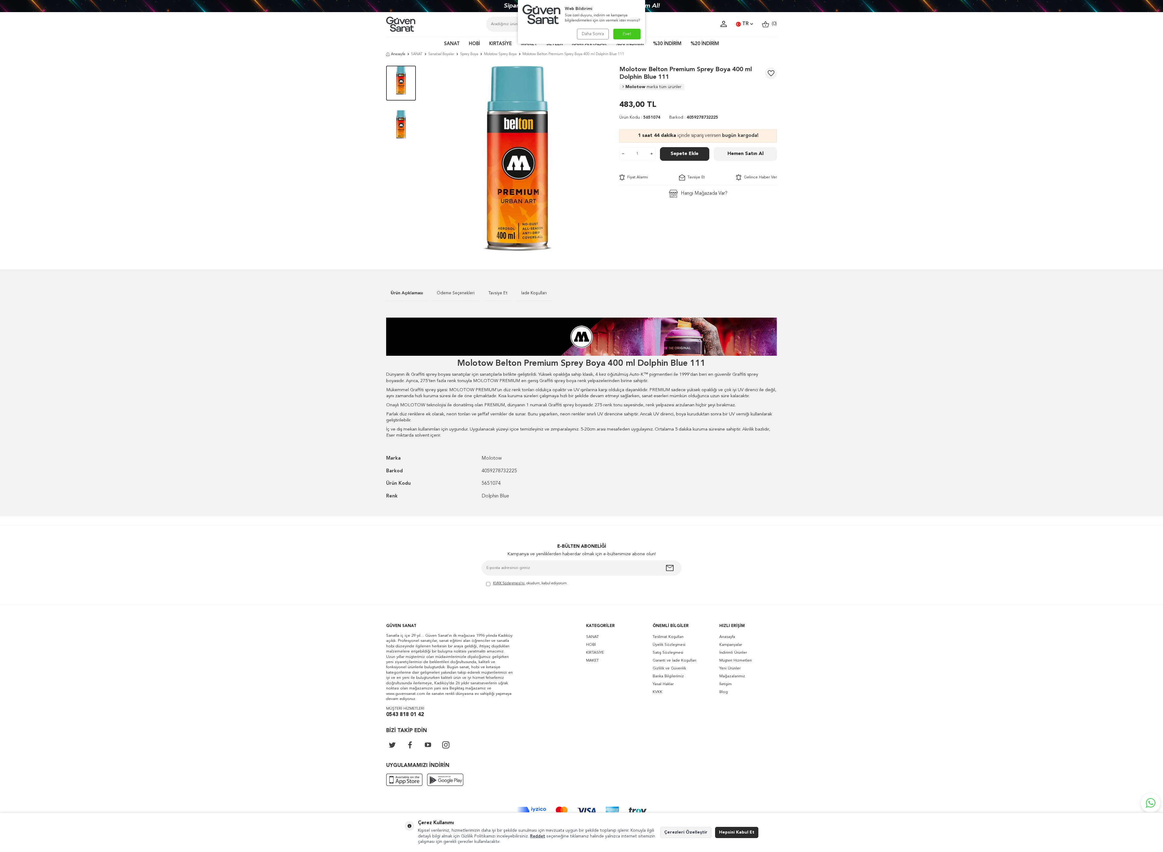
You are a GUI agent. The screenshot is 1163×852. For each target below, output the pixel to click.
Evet (627, 34)
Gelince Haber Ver (759, 177)
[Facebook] (410, 745)
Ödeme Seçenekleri (456, 293)
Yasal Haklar (663, 684)
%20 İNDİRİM (705, 44)
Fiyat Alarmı (636, 177)
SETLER (554, 44)
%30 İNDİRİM (667, 44)
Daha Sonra (593, 34)
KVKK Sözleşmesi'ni (509, 583)
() (773, 23)
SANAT (452, 44)
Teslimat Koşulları (668, 637)
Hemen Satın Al (745, 153)
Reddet (537, 836)
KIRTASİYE (500, 44)
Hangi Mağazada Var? (704, 193)
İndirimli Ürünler (733, 653)
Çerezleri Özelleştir (685, 832)
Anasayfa (398, 54)
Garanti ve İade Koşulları (674, 660)
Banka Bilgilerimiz (668, 676)
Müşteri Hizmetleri (735, 660)
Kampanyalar (730, 645)
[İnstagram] (446, 745)
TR (745, 23)
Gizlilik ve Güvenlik (669, 668)
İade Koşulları (534, 293)
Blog (723, 692)
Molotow (653, 87)
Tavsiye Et (695, 177)
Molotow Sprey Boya (500, 54)
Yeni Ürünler (730, 668)
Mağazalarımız (732, 676)
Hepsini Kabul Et (736, 832)
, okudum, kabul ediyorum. (530, 583)
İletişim (725, 684)
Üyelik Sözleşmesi (669, 645)
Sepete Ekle (684, 153)
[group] (517, 158)
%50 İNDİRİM (629, 44)
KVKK (657, 692)
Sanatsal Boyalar (441, 54)
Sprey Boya (469, 54)
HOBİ (474, 44)
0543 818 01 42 (405, 714)
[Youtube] (428, 745)
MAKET (529, 44)
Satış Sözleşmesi (668, 653)
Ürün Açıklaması (407, 293)
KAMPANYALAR (589, 44)
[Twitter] (392, 745)
